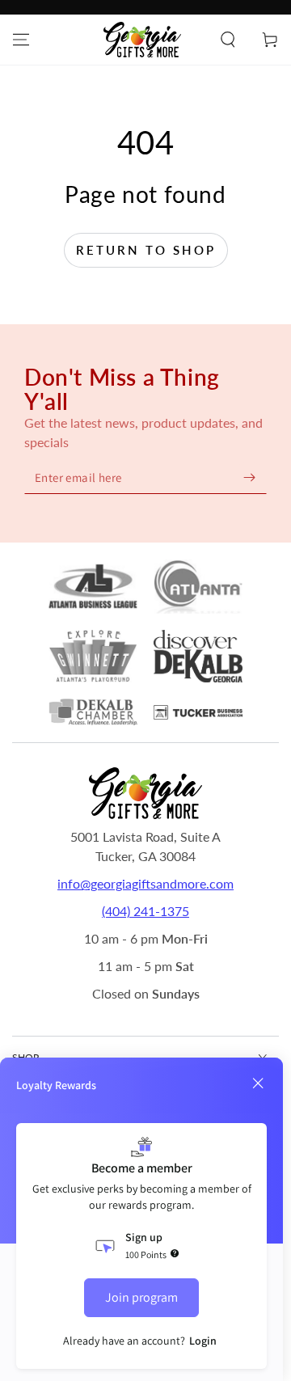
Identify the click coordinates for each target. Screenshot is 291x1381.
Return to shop (146, 250)
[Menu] (21, 39)
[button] (228, 39)
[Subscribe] (249, 477)
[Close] (258, 1083)
